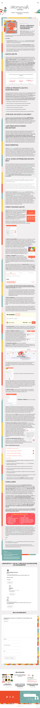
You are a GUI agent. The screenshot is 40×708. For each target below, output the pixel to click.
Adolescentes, (9, 556)
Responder (10, 582)
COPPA (12, 215)
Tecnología (17, 558)
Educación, (17, 556)
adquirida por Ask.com (21, 191)
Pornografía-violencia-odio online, (15, 557)
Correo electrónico (7, 645)
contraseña (26, 463)
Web (4, 651)
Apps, (8, 554)
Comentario (6, 621)
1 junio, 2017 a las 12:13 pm (12, 574)
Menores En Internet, (7, 557)
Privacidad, (14, 554)
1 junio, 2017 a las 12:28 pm (14, 590)
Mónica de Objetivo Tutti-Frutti (12, 572)
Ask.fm (30, 30)
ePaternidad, (10, 554)
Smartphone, (13, 558)
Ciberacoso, (14, 556)
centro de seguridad (12, 439)
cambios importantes (17, 195)
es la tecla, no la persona (16, 532)
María (21, 23)
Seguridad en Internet (9, 555)
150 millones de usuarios (21, 40)
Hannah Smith (29, 166)
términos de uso (12, 148)
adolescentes (14, 541)
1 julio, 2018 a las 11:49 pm (12, 601)
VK (6, 269)
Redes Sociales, (9, 558)
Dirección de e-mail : (27, 692)
